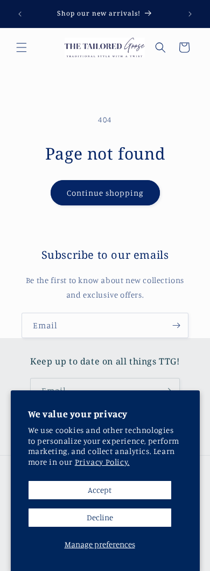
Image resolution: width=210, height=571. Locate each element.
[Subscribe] (176, 325)
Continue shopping (105, 193)
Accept (99, 490)
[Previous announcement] (20, 14)
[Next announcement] (190, 14)
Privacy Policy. (102, 462)
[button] (21, 47)
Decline (100, 517)
